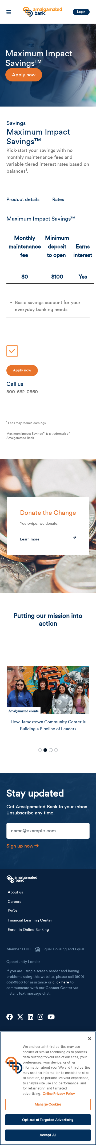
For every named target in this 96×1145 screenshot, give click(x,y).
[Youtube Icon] (51, 1017)
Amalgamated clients (23, 711)
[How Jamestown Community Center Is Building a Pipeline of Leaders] (48, 690)
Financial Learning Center (30, 920)
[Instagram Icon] (40, 1017)
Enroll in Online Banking (28, 930)
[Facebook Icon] (9, 1017)
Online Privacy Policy (59, 1093)
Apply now (23, 74)
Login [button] (81, 11)
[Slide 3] (51, 750)
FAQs (12, 911)
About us (15, 892)
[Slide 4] (56, 750)
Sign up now (19, 846)
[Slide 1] (40, 750)
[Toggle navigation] (8, 11)
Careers (14, 902)
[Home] (42, 9)
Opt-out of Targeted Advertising (48, 1120)
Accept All (48, 1135)
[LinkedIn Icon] (30, 1017)
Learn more (29, 539)
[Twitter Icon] (20, 1017)
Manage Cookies (48, 1104)
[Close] (89, 1039)
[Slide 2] (45, 750)
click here (61, 982)
